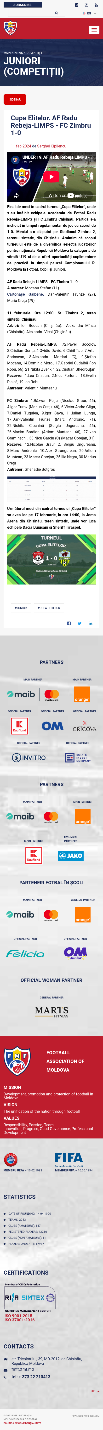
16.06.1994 (85, 1170)
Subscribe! (22, 5)
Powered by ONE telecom (85, 1416)
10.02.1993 (34, 1170)
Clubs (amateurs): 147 (25, 1225)
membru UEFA (14, 1170)
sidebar (15, 99)
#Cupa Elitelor (49, 608)
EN (89, 13)
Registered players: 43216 (28, 1231)
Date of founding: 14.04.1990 (30, 1213)
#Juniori (21, 608)
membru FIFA (64, 1170)
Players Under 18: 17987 (27, 1244)
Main (7, 53)
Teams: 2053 (17, 1219)
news (18, 53)
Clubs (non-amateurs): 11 (27, 1237)
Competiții (34, 53)
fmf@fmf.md (22, 1369)
